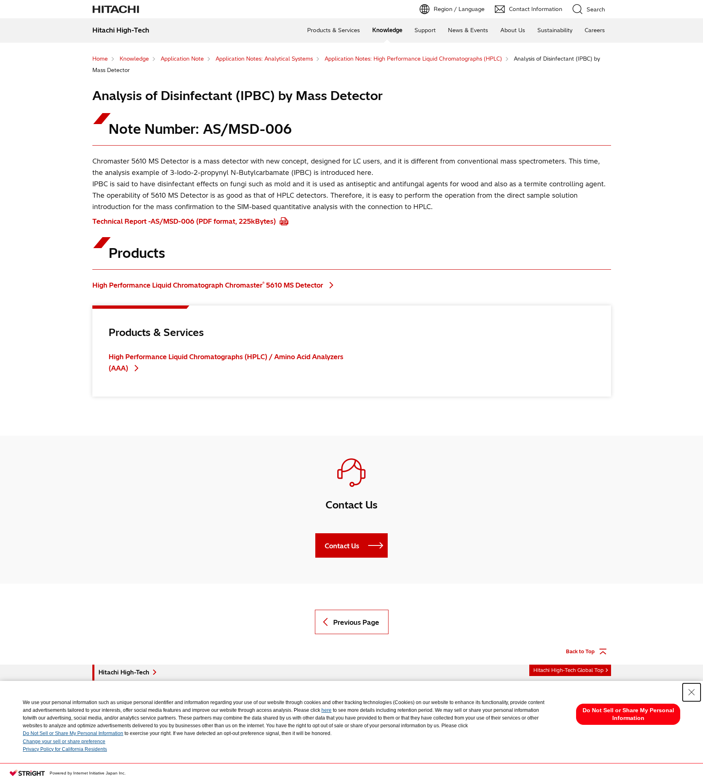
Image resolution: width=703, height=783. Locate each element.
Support (425, 30)
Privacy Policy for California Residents (65, 749)
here (326, 710)
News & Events (468, 30)
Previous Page (356, 622)
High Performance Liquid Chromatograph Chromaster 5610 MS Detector (208, 285)
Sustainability (554, 30)
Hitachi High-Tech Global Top (568, 670)
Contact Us (342, 546)
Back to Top (580, 651)
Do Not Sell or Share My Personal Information (73, 733)
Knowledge (387, 30)
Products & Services (333, 30)
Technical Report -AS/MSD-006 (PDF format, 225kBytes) (184, 221)
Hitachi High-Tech (123, 672)
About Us (512, 30)
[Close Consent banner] (692, 692)
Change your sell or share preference (64, 741)
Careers (595, 30)
